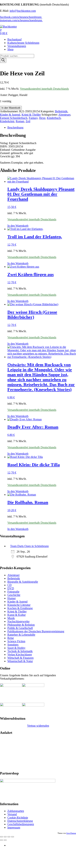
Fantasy (33, 117)
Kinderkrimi (7, 121)
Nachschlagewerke (18, 621)
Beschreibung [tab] (15, 127)
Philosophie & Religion (21, 624)
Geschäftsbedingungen (20, 824)
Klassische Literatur (18, 604)
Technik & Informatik (20, 651)
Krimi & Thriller (31, 114)
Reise (10, 638)
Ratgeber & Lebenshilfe (21, 634)
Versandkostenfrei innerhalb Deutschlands (44, 88)
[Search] (3, 60)
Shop (10, 49)
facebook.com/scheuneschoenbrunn (21, 17)
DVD (10, 588)
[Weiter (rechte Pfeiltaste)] (5, 840)
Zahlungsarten (15, 811)
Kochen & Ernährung (20, 608)
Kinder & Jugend (10, 114)
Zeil (28, 121)
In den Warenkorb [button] (17, 225)
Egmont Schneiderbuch (13, 117)
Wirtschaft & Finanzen (20, 657)
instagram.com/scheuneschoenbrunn (21, 20)
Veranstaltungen (16, 46)
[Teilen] (8, 836)
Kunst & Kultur (16, 614)
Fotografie (13, 591)
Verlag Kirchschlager (19, 654)
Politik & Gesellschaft (20, 628)
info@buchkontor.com (23, 10)
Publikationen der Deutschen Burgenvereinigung (35, 631)
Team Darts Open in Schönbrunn (29, 546)
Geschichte (13, 595)
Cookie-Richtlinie (17, 817)
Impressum (13, 827)
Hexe (42, 117)
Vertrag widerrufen (38, 725)
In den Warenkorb (10, 107)
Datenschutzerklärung (20, 820)
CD (9, 585)
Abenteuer (64, 114)
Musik (11, 618)
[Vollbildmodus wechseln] (5, 836)
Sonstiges (12, 644)
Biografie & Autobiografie (22, 581)
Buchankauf (14, 39)
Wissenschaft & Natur (20, 661)
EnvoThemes (71, 833)
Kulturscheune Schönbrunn (23, 42)
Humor (11, 598)
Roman (20, 121)
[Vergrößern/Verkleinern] (1, 836)
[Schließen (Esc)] (12, 836)
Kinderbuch (54, 117)
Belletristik (61, 111)
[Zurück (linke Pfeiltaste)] (1, 840)
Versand (12, 814)
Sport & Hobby (16, 647)
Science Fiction (16, 641)
